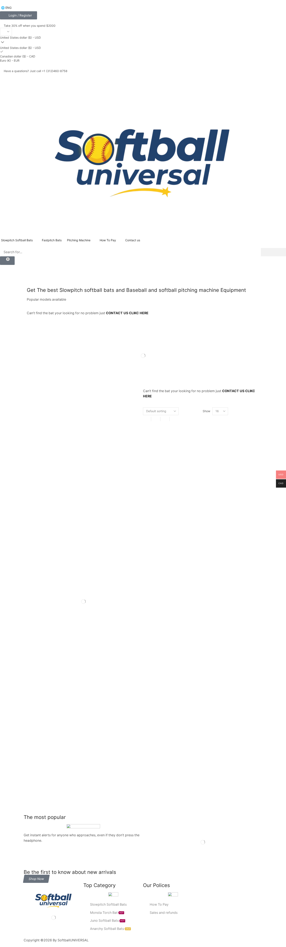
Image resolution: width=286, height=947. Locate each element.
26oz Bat (116, 584)
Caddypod (104, 613)
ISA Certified (124, 620)
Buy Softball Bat (77, 613)
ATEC (31, 598)
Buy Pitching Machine (42, 613)
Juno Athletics (36, 628)
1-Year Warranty (38, 584)
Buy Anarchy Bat (122, 606)
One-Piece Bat (127, 628)
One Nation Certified (41, 635)
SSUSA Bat (78, 664)
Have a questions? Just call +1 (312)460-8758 (35, 71)
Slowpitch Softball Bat (104, 650)
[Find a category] (136, 432)
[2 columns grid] (146, 419)
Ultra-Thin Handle (74, 672)
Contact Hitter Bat (39, 620)
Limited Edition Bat (68, 628)
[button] (18, 15)
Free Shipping (97, 620)
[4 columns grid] (164, 419)
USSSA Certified (106, 672)
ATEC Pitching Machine (59, 598)
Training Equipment (40, 672)
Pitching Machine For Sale (44, 642)
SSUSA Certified (106, 664)
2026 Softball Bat (60, 591)
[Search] (273, 252)
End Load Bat (70, 620)
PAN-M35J (71, 635)
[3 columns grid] (155, 419)
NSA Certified (99, 628)
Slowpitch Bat (71, 650)
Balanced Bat (93, 598)
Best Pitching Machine (87, 606)
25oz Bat (94, 584)
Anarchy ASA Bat (92, 591)
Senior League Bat (115, 642)
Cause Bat (127, 613)
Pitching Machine (100, 635)
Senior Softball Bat (40, 650)
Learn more (41, 761)
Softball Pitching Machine (79, 657)
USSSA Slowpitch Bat (42, 679)
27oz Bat (33, 591)
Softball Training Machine (44, 664)
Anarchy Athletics (125, 591)
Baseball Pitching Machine (45, 606)
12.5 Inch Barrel (68, 584)
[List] (174, 419)
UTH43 (70, 679)
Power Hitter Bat (82, 642)
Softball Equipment (40, 657)
